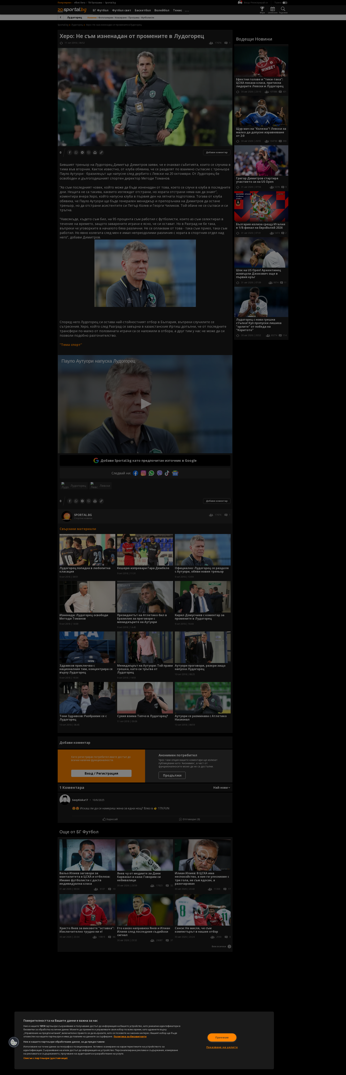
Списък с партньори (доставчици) (45, 1058)
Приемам (222, 1037)
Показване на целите (222, 1047)
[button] (14, 1042)
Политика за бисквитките (130, 1036)
